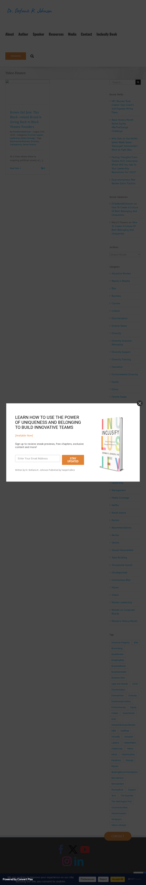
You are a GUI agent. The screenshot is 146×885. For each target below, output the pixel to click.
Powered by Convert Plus (18, 879)
